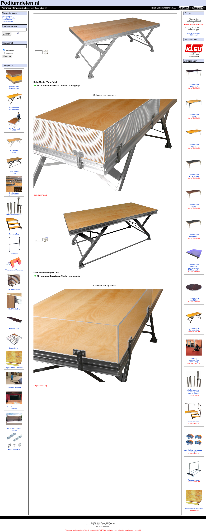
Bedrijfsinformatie (8, 18)
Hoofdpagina (7, 16)
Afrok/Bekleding (14, 309)
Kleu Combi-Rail (14, 449)
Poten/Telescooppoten (14, 214)
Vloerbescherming (14, 387)
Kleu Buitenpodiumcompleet (14, 429)
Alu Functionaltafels (14, 130)
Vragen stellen (7, 21)
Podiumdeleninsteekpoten (14, 87)
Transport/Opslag (14, 289)
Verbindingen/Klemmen (14, 270)
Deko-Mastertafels (14, 172)
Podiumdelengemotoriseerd (14, 194)
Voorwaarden (7, 20)
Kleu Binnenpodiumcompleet (14, 407)
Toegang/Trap (14, 234)
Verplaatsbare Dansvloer (14, 368)
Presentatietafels (14, 151)
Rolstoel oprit (14, 328)
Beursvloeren (14, 348)
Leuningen (14, 253)
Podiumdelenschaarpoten (14, 108)
